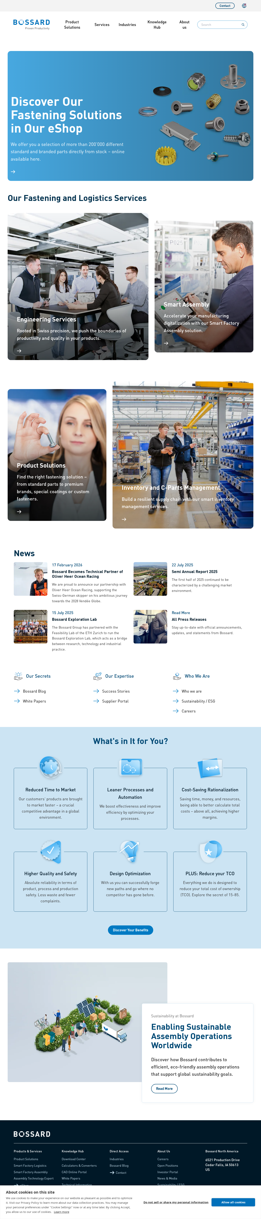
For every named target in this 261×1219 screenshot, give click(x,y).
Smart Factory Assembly (31, 1172)
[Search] (243, 24)
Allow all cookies (233, 1202)
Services (102, 24)
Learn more (61, 1212)
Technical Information (77, 1185)
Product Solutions (72, 24)
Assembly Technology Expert (33, 1178)
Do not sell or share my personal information (175, 1202)
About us (184, 24)
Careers (163, 1159)
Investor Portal (167, 1172)
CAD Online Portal (74, 1172)
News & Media (167, 1178)
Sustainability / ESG (171, 1185)
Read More (164, 1088)
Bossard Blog (119, 1165)
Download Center (74, 1159)
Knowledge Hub (157, 24)
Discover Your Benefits (130, 930)
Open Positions (167, 1165)
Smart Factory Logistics (30, 1165)
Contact (225, 6)
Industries (127, 24)
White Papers (71, 1178)
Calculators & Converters (79, 1165)
